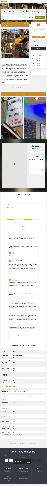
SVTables (8, 480)
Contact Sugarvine (23, 474)
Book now (40, 17)
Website (39, 45)
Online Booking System (23, 473)
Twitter (39, 471)
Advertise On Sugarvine (23, 471)
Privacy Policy (23, 476)
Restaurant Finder (7, 471)
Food (8, 218)
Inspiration (8, 476)
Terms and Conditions (23, 478)
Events (7, 474)
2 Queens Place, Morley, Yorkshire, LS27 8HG (11, 16)
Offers (7, 473)
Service (26, 218)
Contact (39, 48)
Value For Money (28, 221)
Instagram (39, 474)
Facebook (39, 473)
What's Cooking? (7, 478)
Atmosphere (9, 221)
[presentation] (22, 461)
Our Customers (13, 230)
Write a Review (39, 36)
